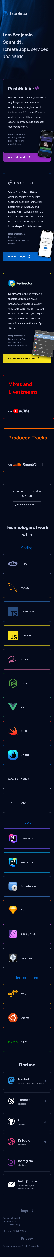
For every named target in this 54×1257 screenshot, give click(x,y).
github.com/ (25, 504)
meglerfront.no (17, 256)
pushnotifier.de (17, 157)
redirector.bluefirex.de (22, 358)
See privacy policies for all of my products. (22, 1246)
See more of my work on (27, 493)
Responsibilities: (16, 134)
